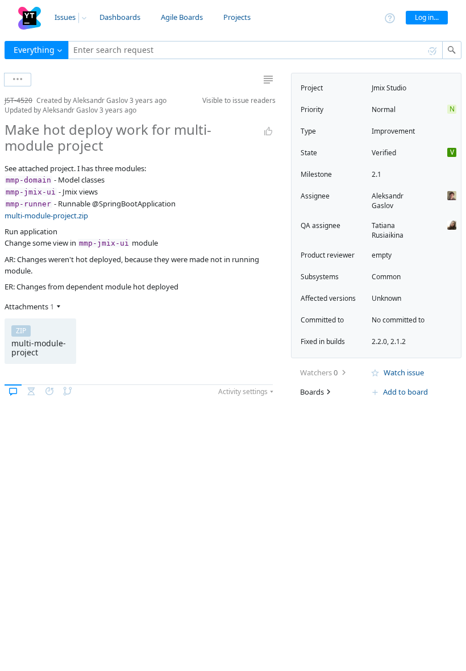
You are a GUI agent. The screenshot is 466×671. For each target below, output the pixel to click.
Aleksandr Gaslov (387, 200)
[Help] (389, 17)
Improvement (393, 131)
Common (386, 276)
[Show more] (17, 79)
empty (382, 255)
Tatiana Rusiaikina (387, 230)
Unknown (386, 298)
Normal (384, 109)
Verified (384, 153)
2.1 (376, 174)
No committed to (398, 320)
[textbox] (255, 50)
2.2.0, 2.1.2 (389, 341)
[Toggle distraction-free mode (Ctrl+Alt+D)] (268, 79)
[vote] (268, 131)
